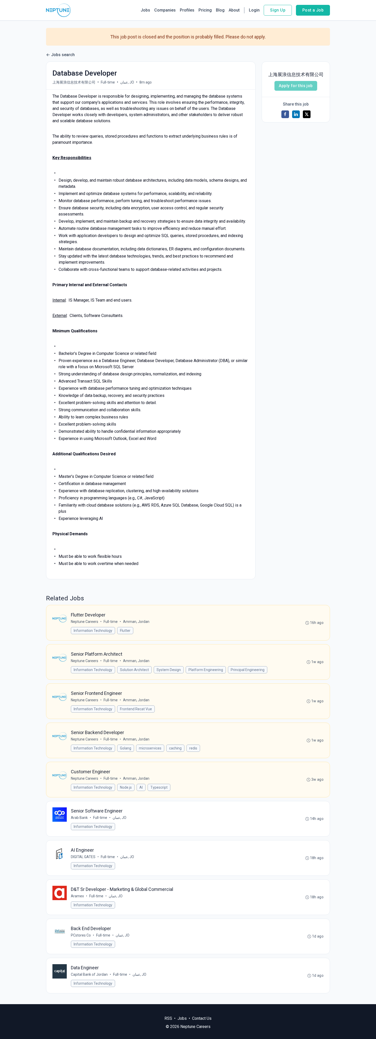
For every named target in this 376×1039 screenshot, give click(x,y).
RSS (168, 1018)
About (234, 10)
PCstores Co (81, 935)
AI (141, 787)
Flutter (125, 631)
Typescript (159, 787)
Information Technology (93, 631)
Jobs (145, 10)
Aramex (77, 896)
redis (193, 748)
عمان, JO (127, 82)
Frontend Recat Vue (136, 709)
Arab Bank (79, 818)
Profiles (187, 10)
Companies (165, 10)
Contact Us (202, 1018)
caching (175, 748)
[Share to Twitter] (307, 114)
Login (254, 10)
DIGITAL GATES (83, 857)
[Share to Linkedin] (296, 114)
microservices (150, 748)
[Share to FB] (285, 114)
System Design (169, 670)
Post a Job (313, 10)
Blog (220, 10)
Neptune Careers (84, 622)
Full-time (108, 82)
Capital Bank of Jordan (89, 974)
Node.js (126, 787)
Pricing (205, 10)
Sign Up (277, 10)
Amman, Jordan (136, 622)
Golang (125, 748)
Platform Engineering (206, 670)
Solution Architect (134, 670)
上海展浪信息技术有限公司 (73, 82)
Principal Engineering (247, 670)
